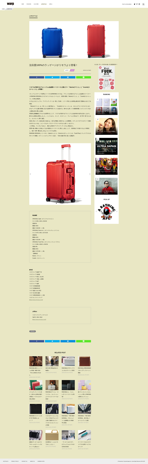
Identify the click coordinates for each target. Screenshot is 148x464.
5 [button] (58, 203)
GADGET (67, 70)
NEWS (72, 70)
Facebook (137, 4)
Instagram (139, 4)
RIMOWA (32, 331)
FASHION (29, 4)
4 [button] (57, 203)
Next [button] (89, 174)
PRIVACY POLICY (15, 461)
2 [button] (55, 203)
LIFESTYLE (43, 4)
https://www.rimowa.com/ (36, 299)
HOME (3, 9)
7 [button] (60, 203)
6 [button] (59, 203)
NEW (23, 4)
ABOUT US (32, 461)
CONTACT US (24, 461)
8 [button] (61, 203)
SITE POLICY (5, 461)
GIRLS (50, 4)
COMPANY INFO (41, 461)
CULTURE (36, 4)
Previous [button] (30, 174)
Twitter (134, 4)
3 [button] (56, 203)
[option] (60, 174)
